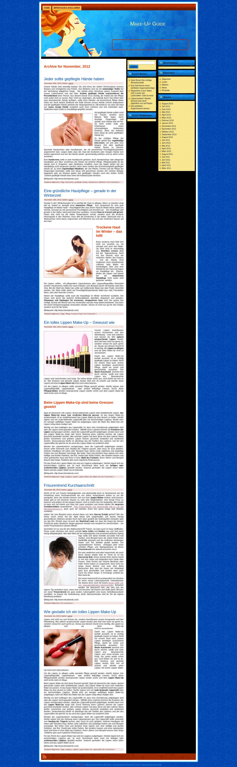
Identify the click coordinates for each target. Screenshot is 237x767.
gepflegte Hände (81, 182)
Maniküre (102, 182)
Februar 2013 (168, 120)
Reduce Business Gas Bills (152, 764)
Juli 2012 (166, 140)
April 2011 (166, 165)
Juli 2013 (166, 106)
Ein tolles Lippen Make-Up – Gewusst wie (79, 322)
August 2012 (167, 137)
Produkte (166, 90)
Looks (164, 82)
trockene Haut (76, 314)
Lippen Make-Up (85, 477)
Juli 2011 (166, 157)
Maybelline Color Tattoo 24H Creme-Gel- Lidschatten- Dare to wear (142, 93)
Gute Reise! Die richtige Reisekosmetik (141, 81)
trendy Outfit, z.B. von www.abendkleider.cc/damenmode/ (100, 584)
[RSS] (44, 757)
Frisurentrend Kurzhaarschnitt (69, 485)
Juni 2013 (166, 109)
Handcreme (93, 182)
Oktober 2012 (168, 132)
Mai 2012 (166, 146)
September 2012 (169, 134)
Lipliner (75, 749)
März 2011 (166, 168)
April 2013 (166, 115)
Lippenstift (97, 749)
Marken (165, 85)
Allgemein (55, 182)
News (164, 88)
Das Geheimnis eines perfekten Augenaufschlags (143, 86)
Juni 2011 (166, 160)
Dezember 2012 (169, 126)
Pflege (67, 314)
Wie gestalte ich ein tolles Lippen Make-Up (80, 612)
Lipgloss (68, 477)
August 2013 (167, 104)
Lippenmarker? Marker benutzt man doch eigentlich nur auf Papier (141, 100)
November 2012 (169, 129)
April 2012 (166, 148)
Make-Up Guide (148, 24)
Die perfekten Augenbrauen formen (140, 107)
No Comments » (113, 182)
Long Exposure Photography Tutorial (126, 764)
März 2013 (166, 118)
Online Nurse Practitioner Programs (98, 764)
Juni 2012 (166, 143)
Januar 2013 (167, 123)
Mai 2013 (166, 112)
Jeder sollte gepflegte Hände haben (74, 79)
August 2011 (167, 154)
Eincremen (69, 182)
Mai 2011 (166, 162)
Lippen (75, 477)
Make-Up (96, 477)
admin (71, 83)
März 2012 (166, 151)
